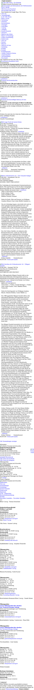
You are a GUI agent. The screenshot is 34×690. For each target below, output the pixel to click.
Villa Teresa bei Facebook (7, 458)
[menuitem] (17, 17)
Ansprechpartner (5, 55)
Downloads (4, 58)
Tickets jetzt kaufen (12, 259)
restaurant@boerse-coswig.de (13, 617)
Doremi (3, 42)
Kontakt (3, 48)
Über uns (3, 13)
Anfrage (4, 477)
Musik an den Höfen (7, 34)
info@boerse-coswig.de (11, 518)
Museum (3, 43)
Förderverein (4, 39)
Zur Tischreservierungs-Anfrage (9, 629)
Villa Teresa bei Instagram (7, 460)
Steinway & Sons (6, 45)
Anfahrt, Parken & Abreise (8, 53)
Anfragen (4, 29)
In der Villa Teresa (6, 17)
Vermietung (4, 20)
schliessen (4, 168)
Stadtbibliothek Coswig (9, 568)
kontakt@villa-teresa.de (6, 457)
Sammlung (4, 47)
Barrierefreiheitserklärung (7, 495)
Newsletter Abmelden (19, 498)
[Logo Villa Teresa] (11, 2)
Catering (3, 28)
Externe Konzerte (6, 31)
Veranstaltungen (5, 15)
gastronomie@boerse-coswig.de (13, 638)
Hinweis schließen (23, 689)
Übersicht (4, 21)
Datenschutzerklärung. (12, 689)
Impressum (3, 492)
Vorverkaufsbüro (6, 56)
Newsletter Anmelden (6, 498)
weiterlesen (21, 131)
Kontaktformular (5, 51)
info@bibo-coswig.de (10, 567)
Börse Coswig (5, 18)
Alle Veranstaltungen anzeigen (8, 441)
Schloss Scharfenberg (7, 37)
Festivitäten (4, 26)
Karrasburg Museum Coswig (11, 595)
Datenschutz (7, 493)
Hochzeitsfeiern (5, 23)
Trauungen (4, 24)
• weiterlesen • (4, 79)
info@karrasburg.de (10, 593)
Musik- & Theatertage (7, 36)
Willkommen (3, 482)
